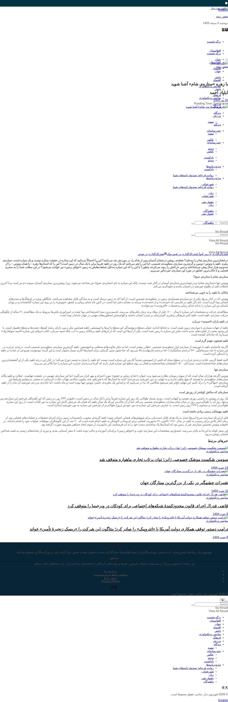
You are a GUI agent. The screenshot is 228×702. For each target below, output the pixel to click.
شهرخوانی (208, 195)
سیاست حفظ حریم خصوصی (110, 574)
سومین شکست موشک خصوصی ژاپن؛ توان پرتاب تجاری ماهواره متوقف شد (163, 459)
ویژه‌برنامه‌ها (213, 178)
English (223, 700)
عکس (210, 139)
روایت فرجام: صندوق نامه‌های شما (193, 175)
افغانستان (215, 620)
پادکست (209, 169)
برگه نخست (214, 41)
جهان (218, 71)
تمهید (211, 121)
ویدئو (211, 160)
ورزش (217, 115)
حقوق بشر (207, 202)
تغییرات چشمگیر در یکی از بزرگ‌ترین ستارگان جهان (184, 482)
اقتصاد (217, 80)
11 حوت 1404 (219, 490)
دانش (218, 89)
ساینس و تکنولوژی (210, 97)
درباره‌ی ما (110, 571)
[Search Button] (192, 223)
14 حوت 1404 (219, 467)
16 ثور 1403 (220, 100)
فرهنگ (217, 637)
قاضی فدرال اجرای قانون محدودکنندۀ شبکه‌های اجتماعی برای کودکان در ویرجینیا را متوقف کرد (148, 505)
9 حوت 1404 (220, 514)
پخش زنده (222, 16)
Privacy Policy (111, 581)
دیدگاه (217, 124)
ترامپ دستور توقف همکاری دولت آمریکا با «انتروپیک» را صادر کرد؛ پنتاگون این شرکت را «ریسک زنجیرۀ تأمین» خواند (129, 529)
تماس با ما (110, 578)
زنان (211, 204)
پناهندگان (208, 222)
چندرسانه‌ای (214, 130)
